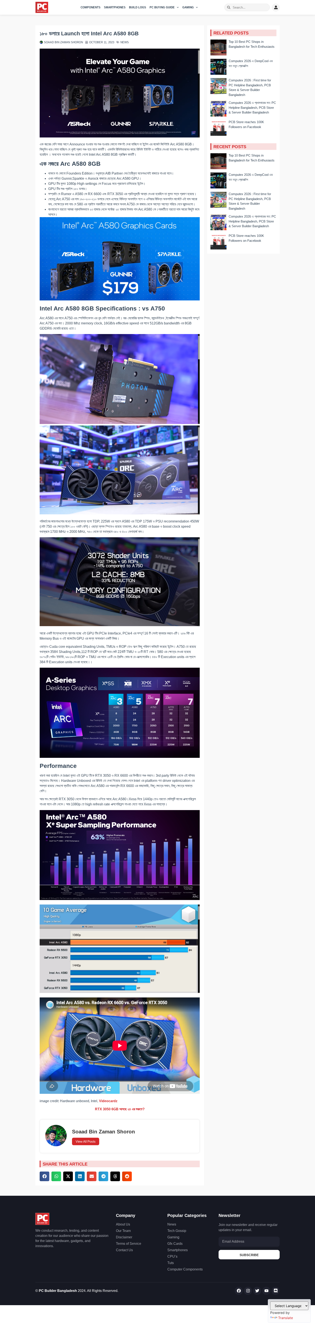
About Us (123, 1224)
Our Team (123, 1231)
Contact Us (124, 1250)
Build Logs (137, 7)
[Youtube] (266, 1291)
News (124, 42)
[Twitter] (257, 1291)
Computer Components (185, 1269)
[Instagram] (248, 1291)
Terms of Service (128, 1243)
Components (90, 7)
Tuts (170, 1263)
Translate (285, 1318)
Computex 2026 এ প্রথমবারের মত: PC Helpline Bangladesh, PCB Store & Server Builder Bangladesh (252, 107)
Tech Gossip (176, 1231)
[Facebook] (239, 1291)
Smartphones (115, 7)
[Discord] (276, 1291)
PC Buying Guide (162, 7)
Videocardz (108, 1101)
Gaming (188, 7)
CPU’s (172, 1256)
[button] (44, 1176)
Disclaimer (124, 1237)
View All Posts (86, 1141)
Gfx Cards (175, 1243)
